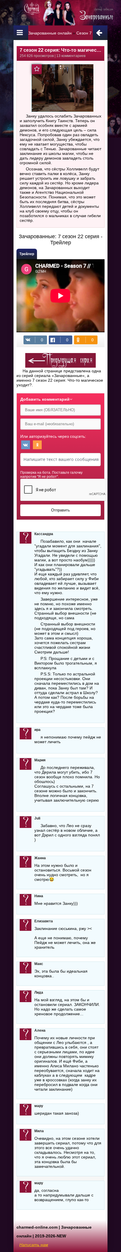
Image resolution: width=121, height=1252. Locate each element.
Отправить (60, 510)
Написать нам (33, 1244)
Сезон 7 (84, 33)
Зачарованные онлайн (50, 33)
